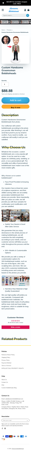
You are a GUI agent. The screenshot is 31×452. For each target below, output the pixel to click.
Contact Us (5, 382)
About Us (4, 379)
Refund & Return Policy (8, 354)
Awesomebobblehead (18, 448)
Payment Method (6, 363)
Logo (13, 10)
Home (3, 30)
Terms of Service (6, 365)
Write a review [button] (15, 327)
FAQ (3, 385)
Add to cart (15, 100)
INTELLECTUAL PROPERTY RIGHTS (13, 368)
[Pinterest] (5, 428)
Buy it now (15, 107)
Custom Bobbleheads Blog (9, 387)
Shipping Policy (6, 357)
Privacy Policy (6, 360)
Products (9, 30)
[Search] (27, 15)
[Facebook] (2, 428)
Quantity (4, 80)
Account (25, 10)
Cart (28, 10)
